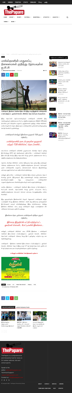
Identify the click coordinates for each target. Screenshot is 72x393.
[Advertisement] (36, 38)
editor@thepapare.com (13, 370)
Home (3, 54)
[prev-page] (2, 331)
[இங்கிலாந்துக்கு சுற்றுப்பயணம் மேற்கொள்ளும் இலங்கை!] (8, 316)
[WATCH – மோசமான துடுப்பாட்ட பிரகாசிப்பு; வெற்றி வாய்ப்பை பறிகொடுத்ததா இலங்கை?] (53, 135)
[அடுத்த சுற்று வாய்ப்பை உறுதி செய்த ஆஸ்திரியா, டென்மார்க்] (53, 72)
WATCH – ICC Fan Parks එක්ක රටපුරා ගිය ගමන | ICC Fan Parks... (64, 115)
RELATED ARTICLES (8, 307)
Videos (19, 319)
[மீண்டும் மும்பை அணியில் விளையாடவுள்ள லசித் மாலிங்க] (53, 81)
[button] (67, 17)
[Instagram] (4, 380)
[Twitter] (7, 75)
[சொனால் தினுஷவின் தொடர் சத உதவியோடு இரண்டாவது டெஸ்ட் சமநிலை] (40, 316)
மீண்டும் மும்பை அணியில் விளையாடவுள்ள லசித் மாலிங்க (64, 81)
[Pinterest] (12, 75)
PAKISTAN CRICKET (21, 284)
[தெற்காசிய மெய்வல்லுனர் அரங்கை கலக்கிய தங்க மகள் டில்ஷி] (53, 64)
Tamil (7, 54)
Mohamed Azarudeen (9, 70)
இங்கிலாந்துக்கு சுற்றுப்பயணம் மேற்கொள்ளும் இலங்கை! (7, 324)
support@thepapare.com (10, 375)
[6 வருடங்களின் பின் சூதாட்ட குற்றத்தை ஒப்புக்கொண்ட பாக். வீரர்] (53, 99)
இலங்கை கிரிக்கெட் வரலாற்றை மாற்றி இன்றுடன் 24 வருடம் (63, 90)
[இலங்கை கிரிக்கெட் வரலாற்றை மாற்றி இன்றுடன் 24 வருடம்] (53, 90)
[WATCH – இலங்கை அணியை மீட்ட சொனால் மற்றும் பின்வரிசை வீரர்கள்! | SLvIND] (24, 316)
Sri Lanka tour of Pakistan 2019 (10, 287)
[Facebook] (3, 75)
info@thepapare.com (16, 377)
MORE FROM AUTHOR (22, 307)
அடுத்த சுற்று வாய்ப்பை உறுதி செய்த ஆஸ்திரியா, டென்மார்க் (63, 72)
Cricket (9, 284)
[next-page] (5, 331)
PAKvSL (30, 284)
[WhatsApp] (16, 75)
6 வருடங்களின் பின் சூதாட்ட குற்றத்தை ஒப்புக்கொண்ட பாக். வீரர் (63, 99)
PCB (35, 284)
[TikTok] (6, 380)
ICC (13, 284)
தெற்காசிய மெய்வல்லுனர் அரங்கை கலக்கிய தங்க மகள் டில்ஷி (64, 64)
